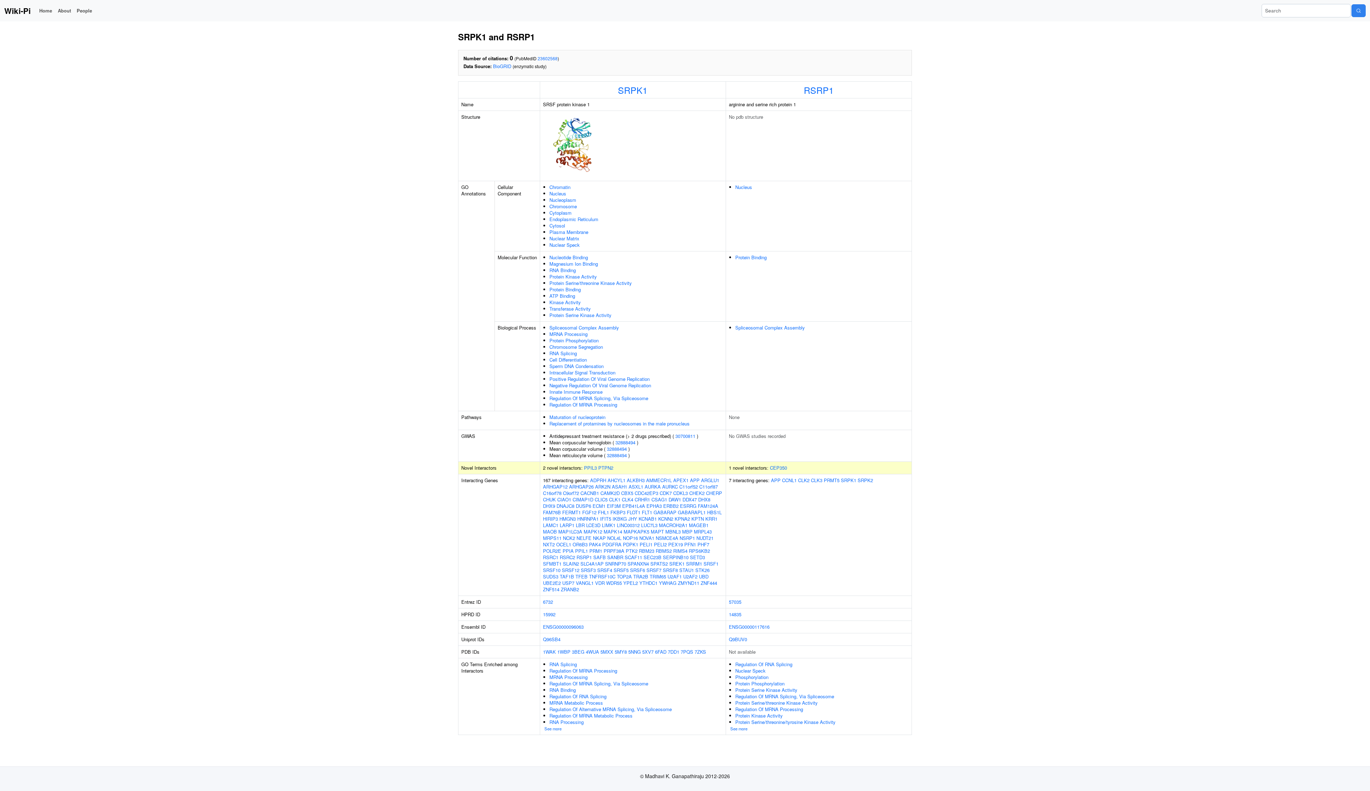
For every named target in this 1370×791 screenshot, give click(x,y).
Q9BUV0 (738, 639)
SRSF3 (588, 570)
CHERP (714, 493)
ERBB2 (671, 505)
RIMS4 (680, 550)
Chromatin (559, 187)
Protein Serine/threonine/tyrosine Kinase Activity (785, 722)
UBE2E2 (552, 583)
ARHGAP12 (555, 486)
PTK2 (632, 550)
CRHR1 (642, 499)
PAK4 (595, 544)
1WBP (563, 651)
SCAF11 (633, 557)
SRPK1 (633, 89)
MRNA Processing (568, 334)
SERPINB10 (676, 557)
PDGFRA (611, 544)
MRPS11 (552, 538)
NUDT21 (705, 538)
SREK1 (677, 563)
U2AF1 (675, 576)
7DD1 (673, 651)
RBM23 (646, 550)
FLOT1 (633, 512)
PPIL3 (590, 467)
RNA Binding (562, 270)
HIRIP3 (550, 518)
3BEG (578, 651)
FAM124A (708, 505)
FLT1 (647, 512)
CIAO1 (564, 499)
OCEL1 (563, 544)
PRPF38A (614, 550)
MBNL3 (673, 531)
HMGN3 (567, 518)
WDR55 (614, 583)
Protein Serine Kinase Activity (580, 315)
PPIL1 (581, 550)
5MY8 (621, 651)
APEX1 (681, 480)
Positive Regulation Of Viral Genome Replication (599, 379)
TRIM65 (658, 576)
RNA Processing (566, 722)
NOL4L (614, 538)
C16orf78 (552, 493)
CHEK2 (697, 493)
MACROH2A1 (673, 525)
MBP (687, 531)
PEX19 (675, 544)
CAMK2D (610, 493)
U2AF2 (690, 576)
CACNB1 (589, 493)
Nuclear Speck (564, 244)
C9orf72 (571, 493)
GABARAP (665, 512)
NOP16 (630, 538)
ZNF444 (709, 583)
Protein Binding (565, 289)
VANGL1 (585, 583)
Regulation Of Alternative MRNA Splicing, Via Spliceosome (610, 709)
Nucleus (557, 193)
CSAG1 (659, 499)
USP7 (568, 583)
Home (45, 10)
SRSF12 (570, 570)
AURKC (670, 486)
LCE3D (593, 525)
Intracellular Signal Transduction (582, 372)
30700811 (685, 436)
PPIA (568, 550)
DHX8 (704, 499)
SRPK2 (865, 480)
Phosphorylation (751, 677)
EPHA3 (654, 505)
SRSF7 (653, 570)
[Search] (1358, 10)
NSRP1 (687, 538)
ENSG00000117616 (749, 626)
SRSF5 (621, 570)
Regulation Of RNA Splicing (578, 696)
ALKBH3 (636, 480)
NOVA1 (646, 538)
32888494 (625, 442)
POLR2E (552, 550)
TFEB (581, 576)
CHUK (549, 499)
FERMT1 (571, 512)
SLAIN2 (571, 563)
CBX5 (627, 493)
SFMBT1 (552, 563)
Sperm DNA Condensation (576, 366)
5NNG (634, 651)
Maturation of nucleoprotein (577, 417)
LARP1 (567, 525)
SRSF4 (604, 570)
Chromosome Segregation (576, 346)
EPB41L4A (633, 505)
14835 (735, 614)
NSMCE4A (667, 538)
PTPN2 (605, 467)
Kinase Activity (565, 302)
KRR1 (711, 518)
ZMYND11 (688, 583)
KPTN (697, 518)
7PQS (687, 651)
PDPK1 (630, 544)
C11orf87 (708, 486)
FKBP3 (617, 512)
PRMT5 (831, 480)
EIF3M (614, 505)
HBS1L (714, 512)
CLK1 (614, 499)
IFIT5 (605, 518)
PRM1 (595, 550)
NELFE (584, 538)
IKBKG (620, 518)
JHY (632, 518)
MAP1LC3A (570, 531)
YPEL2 (630, 583)
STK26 (702, 570)
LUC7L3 (649, 525)
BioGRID (502, 66)
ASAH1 (619, 486)
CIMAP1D (583, 499)
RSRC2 (567, 557)
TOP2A (624, 576)
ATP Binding (562, 295)
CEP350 (778, 467)
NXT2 (549, 544)
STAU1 (686, 570)
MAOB (550, 531)
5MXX (606, 651)
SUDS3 (550, 576)
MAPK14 (613, 531)
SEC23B (652, 557)
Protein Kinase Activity (573, 276)
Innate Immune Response (576, 391)
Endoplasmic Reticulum (573, 219)
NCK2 (569, 538)
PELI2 (660, 544)
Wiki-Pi (17, 11)
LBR (580, 525)
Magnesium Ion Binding (573, 263)
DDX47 (690, 499)
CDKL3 (680, 493)
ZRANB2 (570, 589)
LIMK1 (608, 525)
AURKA (653, 486)
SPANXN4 (638, 563)
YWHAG (667, 583)
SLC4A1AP (592, 563)
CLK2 (804, 480)
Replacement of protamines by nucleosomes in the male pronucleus (619, 423)
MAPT (657, 531)
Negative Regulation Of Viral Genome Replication (600, 385)
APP (695, 480)
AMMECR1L (659, 480)
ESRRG (688, 505)
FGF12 (589, 512)
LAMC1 (550, 525)
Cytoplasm (560, 212)
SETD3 (697, 557)
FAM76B (552, 512)
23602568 (548, 58)
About (64, 10)
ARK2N (602, 486)
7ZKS (700, 651)
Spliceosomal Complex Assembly (584, 327)
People (84, 10)
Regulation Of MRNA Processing (583, 404)
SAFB (599, 557)
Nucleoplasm (562, 200)
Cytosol (557, 225)
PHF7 (703, 544)
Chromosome (563, 206)
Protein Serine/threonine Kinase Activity (590, 283)
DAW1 (675, 499)
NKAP (599, 538)
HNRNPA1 (588, 518)
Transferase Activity (570, 308)
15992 (549, 614)
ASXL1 (636, 486)
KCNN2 (665, 518)
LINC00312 (628, 525)
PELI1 (646, 544)
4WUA (592, 651)
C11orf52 (688, 486)
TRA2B (640, 576)
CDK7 (666, 493)
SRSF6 (637, 570)
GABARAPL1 (692, 512)
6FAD (660, 651)
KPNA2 (682, 518)
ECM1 (599, 505)
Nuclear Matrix (564, 238)
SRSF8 (670, 570)
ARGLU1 (710, 480)
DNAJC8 (565, 505)
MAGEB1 (699, 525)
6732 (548, 601)
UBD (704, 576)
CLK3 (816, 480)
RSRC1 (550, 557)
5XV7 (648, 651)
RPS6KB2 (699, 550)
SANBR (615, 557)
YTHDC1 (648, 583)
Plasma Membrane (568, 232)
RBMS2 (664, 550)
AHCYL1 (616, 480)
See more (553, 728)
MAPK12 (593, 531)
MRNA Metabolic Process (576, 702)
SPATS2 (659, 563)
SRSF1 (711, 563)
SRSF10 (551, 570)
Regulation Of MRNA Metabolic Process (591, 715)
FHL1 (603, 512)
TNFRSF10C (602, 576)
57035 (735, 601)
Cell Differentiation (568, 359)
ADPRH (598, 480)
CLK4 (627, 499)
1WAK (549, 651)
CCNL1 (789, 480)
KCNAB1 (648, 518)
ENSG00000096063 (563, 626)
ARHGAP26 (581, 486)
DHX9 (549, 505)
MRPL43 (703, 531)
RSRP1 (819, 89)
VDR (600, 583)
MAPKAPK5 (636, 531)
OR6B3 (580, 544)
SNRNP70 (615, 563)
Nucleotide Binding (568, 257)
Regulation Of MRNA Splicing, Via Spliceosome (598, 398)
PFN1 (690, 544)
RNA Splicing (563, 353)
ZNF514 (551, 589)
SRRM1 (694, 563)
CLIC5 (601, 499)
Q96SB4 (551, 639)
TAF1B (567, 576)
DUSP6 (583, 505)
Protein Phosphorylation (574, 340)
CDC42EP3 (646, 493)
